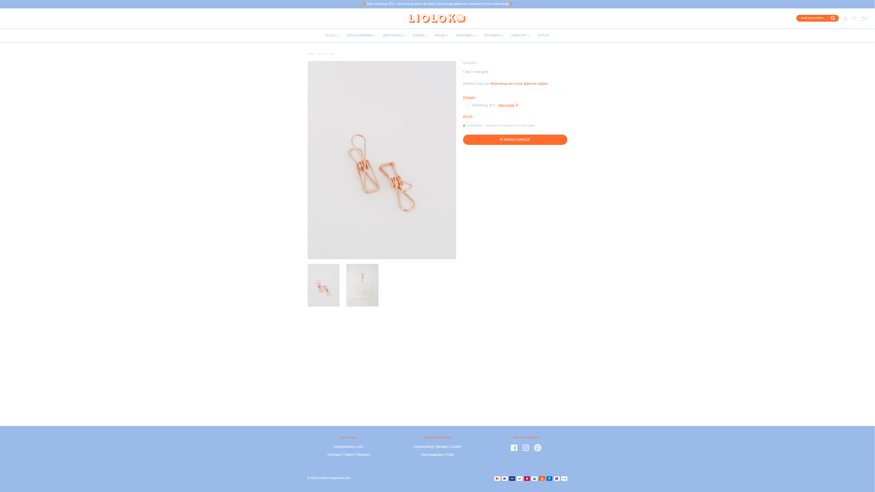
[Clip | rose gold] (324, 285)
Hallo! (349, 455)
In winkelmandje (515, 139)
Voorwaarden (432, 455)
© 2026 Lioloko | (318, 478)
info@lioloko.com (348, 447)
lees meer (506, 105)
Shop (311, 54)
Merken (363, 455)
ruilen (456, 447)
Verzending (423, 447)
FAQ (450, 455)
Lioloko (469, 63)
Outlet (543, 35)
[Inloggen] (843, 18)
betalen (442, 447)
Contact (334, 455)
